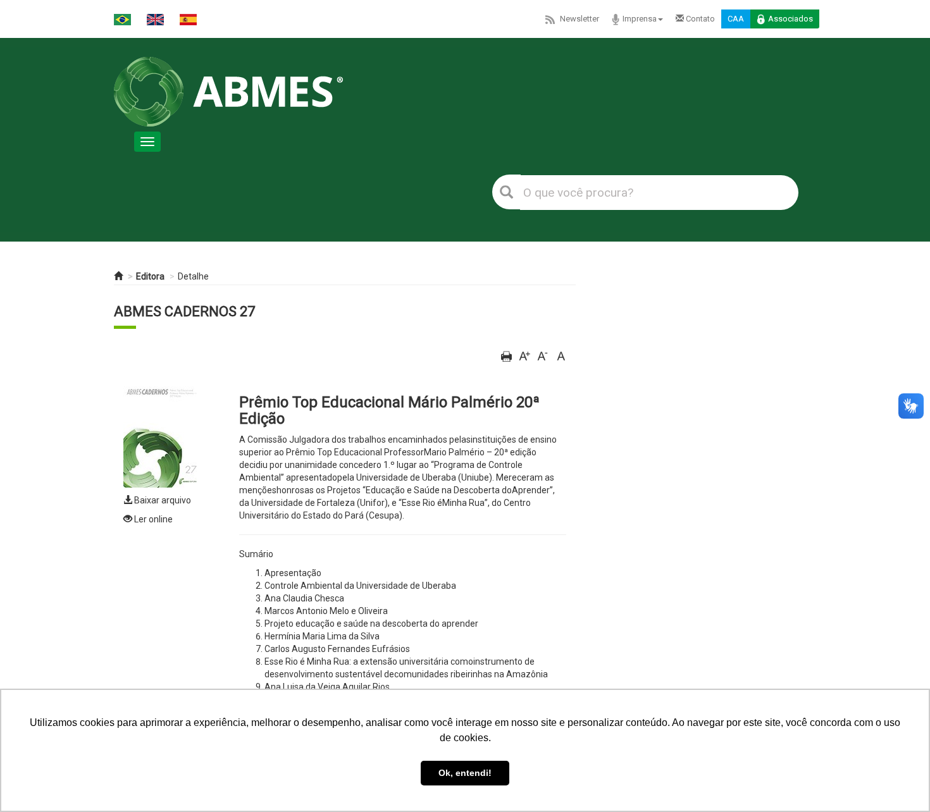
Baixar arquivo (161, 500)
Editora (150, 276)
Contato (699, 18)
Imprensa (640, 18)
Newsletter (579, 18)
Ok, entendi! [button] (465, 773)
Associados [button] (790, 18)
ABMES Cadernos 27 (184, 311)
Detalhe (193, 276)
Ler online (152, 519)
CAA (736, 18)
